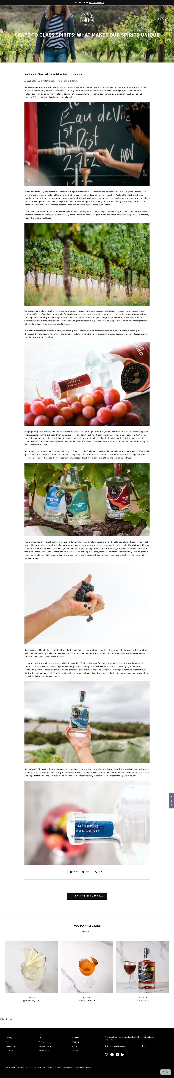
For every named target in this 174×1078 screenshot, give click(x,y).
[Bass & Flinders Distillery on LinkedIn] (122, 1054)
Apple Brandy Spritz (31, 1000)
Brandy (41, 1042)
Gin (40, 1037)
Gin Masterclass (44, 1050)
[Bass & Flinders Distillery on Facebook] (112, 1054)
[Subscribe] (144, 1046)
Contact (75, 1050)
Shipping (75, 1042)
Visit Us (74, 1046)
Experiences (10, 1046)
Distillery (8, 1037)
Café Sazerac (142, 1000)
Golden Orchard (87, 1000)
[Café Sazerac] (142, 967)
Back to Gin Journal (88, 896)
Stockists (75, 1037)
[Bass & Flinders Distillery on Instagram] (106, 1054)
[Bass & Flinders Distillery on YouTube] (117, 1054)
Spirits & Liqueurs (45, 1046)
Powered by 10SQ (84, 1067)
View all (87, 931)
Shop (7, 1042)
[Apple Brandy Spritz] (31, 967)
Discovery (9, 1050)
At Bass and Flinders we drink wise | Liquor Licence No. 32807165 (29, 1067)
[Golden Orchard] (87, 967)
